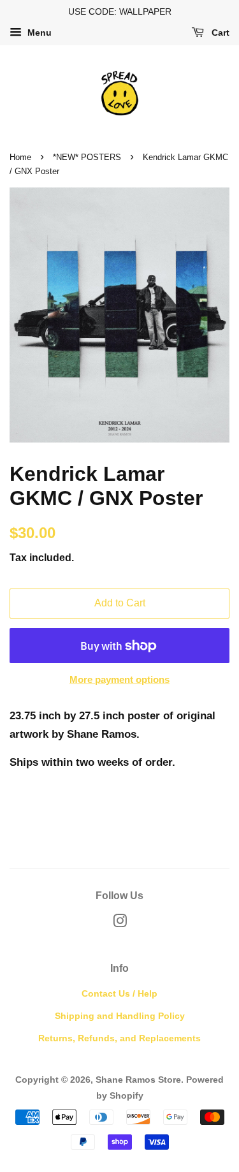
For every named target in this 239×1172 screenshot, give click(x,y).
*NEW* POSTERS (87, 157)
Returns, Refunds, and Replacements (119, 1038)
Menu (38, 32)
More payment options (119, 679)
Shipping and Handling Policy (120, 1016)
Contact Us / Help (119, 993)
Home (20, 157)
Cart (219, 32)
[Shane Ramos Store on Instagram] (120, 923)
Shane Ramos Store (138, 1079)
